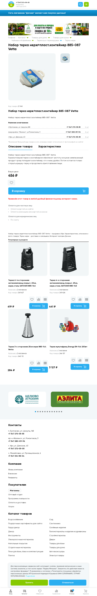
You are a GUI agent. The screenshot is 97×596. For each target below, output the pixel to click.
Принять (29, 582)
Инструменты (14, 535)
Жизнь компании (15, 469)
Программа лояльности (18, 498)
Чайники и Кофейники (21, 40)
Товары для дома (40, 37)
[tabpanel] (27, 399)
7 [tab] (49, 411)
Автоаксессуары (56, 551)
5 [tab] (45, 411)
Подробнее (30, 576)
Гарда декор (14, 527)
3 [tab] (40, 411)
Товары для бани (56, 543)
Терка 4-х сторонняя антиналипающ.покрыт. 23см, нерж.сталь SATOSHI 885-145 (64, 283)
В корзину (18, 191)
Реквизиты (12, 477)
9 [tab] (54, 411)
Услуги (11, 506)
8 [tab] (52, 411)
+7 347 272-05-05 (73, 137)
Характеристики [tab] (49, 146)
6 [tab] (47, 411)
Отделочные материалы (19, 547)
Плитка (11, 555)
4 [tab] (42, 411)
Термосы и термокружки (48, 40)
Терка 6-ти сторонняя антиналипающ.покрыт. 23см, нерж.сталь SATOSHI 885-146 (22, 283)
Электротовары (56, 555)
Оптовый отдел (15, 494)
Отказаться (67, 582)
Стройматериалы (57, 535)
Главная (11, 37)
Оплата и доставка (17, 502)
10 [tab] (56, 411)
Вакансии (12, 473)
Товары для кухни (61, 37)
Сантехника (54, 523)
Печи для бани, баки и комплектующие (25, 551)
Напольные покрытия (17, 543)
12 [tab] (61, 411)
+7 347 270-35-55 (73, 127)
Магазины (14, 490)
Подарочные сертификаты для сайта (25, 523)
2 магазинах (17, 290)
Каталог (22, 37)
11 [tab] (59, 411)
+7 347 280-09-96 (73, 132)
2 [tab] (37, 411)
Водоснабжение (15, 519)
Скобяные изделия (57, 527)
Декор (11, 531)
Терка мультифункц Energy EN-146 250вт (68, 347)
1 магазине (58, 350)
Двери (52, 539)
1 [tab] (35, 411)
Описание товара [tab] (20, 146)
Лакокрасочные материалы (21, 539)
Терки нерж (70, 40)
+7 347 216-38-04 (16, 456)
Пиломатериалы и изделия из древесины (67, 531)
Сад (51, 519)
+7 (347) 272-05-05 (22, 2)
